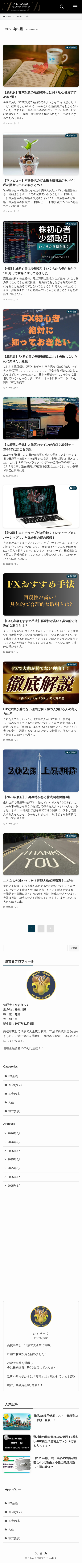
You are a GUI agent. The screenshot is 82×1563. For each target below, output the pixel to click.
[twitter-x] (36, 1553)
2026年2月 (14, 1142)
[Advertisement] (41, 1237)
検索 (74, 948)
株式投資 (14, 1111)
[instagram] (41, 1553)
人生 (11, 1102)
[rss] (45, 1553)
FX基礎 (13, 1076)
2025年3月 (14, 1185)
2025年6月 (14, 1159)
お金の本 (14, 1093)
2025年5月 (14, 1168)
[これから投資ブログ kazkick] (21, 6)
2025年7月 (14, 1150)
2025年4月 (14, 1176)
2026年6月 (14, 1133)
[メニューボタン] (75, 6)
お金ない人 (15, 1085)
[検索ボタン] (62, 6)
